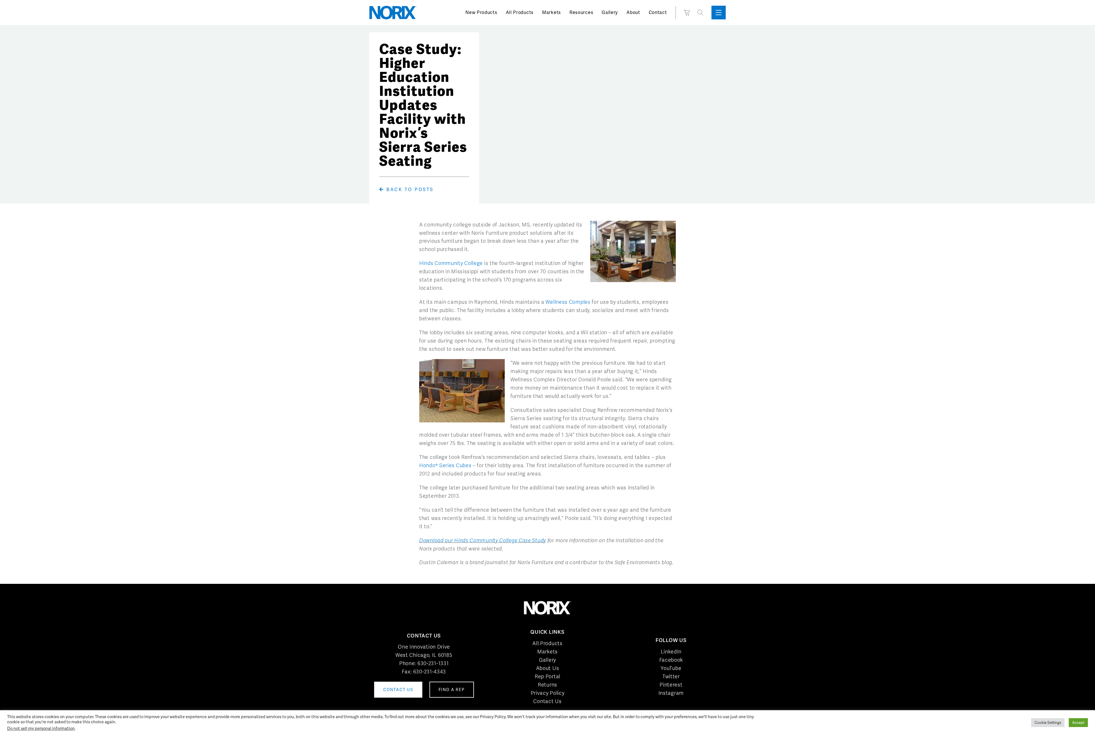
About (633, 12)
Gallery (610, 12)
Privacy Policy (548, 693)
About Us (547, 668)
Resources (581, 12)
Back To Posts (409, 190)
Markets (551, 12)
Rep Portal (547, 676)
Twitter (671, 676)
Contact (658, 12)
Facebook (671, 660)
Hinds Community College (451, 263)
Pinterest (671, 684)
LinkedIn (671, 651)
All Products (520, 12)
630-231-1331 (433, 663)
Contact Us (547, 701)
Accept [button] (1078, 722)
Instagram (671, 693)
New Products (481, 12)
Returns (547, 684)
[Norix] (393, 12)
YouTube (671, 668)
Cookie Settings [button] (1048, 722)
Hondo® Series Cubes (445, 465)
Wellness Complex (568, 302)
